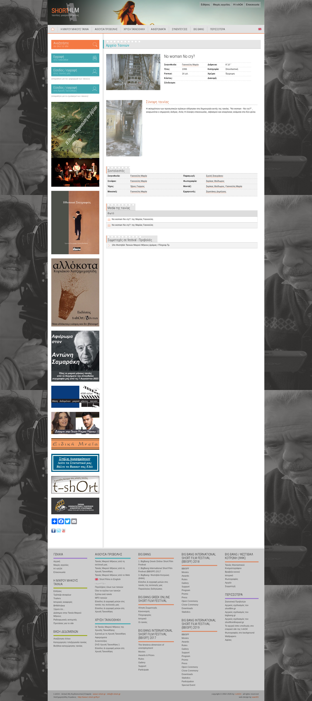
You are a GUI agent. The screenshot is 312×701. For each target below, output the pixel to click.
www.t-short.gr (99, 694)
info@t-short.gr (113, 694)
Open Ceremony (190, 601)
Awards (185, 576)
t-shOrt (238, 694)
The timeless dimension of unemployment (151, 646)
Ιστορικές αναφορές (62, 602)
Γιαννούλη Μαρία (190, 64)
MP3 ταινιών (101, 598)
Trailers (57, 598)
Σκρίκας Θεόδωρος (215, 181)
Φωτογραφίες (231, 579)
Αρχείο (228, 582)
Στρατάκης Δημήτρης (216, 191)
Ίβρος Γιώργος (137, 186)
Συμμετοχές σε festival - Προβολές (130, 240)
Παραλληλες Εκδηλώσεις (150, 589)
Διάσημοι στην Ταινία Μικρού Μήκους (67, 614)
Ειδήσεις (205, 4)
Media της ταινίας (119, 208)
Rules (141, 659)
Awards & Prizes (146, 655)
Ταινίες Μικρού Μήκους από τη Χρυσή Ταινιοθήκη (110, 570)
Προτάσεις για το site (63, 623)
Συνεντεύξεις (101, 641)
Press (184, 597)
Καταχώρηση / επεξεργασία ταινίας (70, 642)
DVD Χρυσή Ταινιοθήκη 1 (107, 644)
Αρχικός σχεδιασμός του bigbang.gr (236, 614)
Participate (143, 669)
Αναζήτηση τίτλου (62, 638)
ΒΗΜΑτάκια (59, 605)
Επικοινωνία (252, 4)
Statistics (186, 612)
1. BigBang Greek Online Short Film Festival (155, 563)
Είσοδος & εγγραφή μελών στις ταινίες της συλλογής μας (110, 603)
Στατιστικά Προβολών (235, 601)
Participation (188, 681)
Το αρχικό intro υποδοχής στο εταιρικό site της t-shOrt (239, 627)
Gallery (141, 662)
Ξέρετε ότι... (59, 609)
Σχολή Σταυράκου (214, 176)
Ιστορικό (142, 618)
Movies (141, 651)
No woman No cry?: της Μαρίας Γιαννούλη (132, 219)
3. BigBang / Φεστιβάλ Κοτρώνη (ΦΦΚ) (153, 577)
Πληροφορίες (144, 615)
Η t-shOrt (238, 4)
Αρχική (53, 29)
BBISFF (185, 568)
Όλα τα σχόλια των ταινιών (107, 590)
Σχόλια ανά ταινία (103, 594)
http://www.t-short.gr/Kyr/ (89, 697)
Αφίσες (228, 640)
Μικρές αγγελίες (221, 4)
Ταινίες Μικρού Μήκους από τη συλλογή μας (110, 563)
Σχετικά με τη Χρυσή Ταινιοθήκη (110, 634)
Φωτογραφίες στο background (239, 632)
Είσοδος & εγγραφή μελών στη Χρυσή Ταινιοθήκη (109, 610)
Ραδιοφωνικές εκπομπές (65, 619)
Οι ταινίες (142, 622)
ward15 (255, 697)
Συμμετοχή (230, 586)
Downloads (187, 608)
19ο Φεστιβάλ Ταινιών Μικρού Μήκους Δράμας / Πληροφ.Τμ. (141, 245)
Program (186, 590)
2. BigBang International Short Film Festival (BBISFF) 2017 (155, 570)
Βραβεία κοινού (232, 572)
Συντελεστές (116, 171)
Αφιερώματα (101, 637)
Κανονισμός (144, 611)
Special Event (188, 685)
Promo (185, 594)
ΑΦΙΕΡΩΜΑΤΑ (158, 29)
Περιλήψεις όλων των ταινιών (109, 587)
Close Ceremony (190, 604)
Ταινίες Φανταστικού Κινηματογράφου (235, 567)
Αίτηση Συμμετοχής (147, 608)
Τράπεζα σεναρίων (62, 595)
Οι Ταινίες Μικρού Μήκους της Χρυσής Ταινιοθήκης (109, 628)
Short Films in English (259, 29)
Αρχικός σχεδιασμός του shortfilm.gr (236, 607)
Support (142, 666)
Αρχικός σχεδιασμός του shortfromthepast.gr (236, 621)
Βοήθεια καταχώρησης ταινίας (68, 646)
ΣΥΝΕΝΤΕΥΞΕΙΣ (179, 29)
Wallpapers (230, 636)
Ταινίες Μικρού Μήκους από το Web (112, 575)
